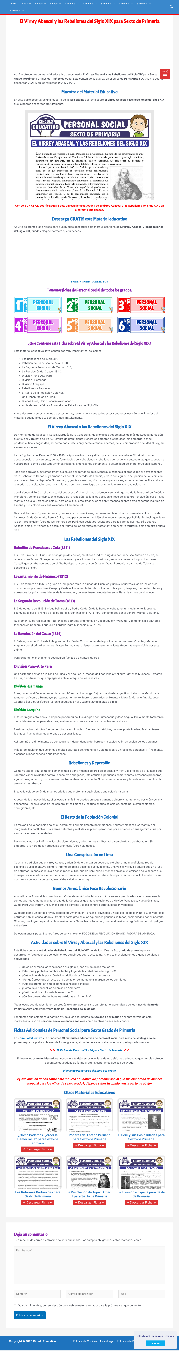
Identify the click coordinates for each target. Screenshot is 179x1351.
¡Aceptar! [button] (155, 1343)
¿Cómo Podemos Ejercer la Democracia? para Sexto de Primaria (37, 1139)
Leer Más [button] (169, 1336)
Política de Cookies (85, 1341)
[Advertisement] (89, 51)
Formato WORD (80, 281)
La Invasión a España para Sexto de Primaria (141, 1194)
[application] (29, 3)
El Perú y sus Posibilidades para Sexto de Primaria (141, 1137)
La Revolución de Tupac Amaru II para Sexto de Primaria (89, 1194)
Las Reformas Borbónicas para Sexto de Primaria (37, 1194)
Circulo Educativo (30, 1038)
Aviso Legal (107, 1341)
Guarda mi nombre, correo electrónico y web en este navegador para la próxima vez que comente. (79, 1305)
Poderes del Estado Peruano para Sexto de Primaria (89, 1137)
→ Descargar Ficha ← (38, 1149)
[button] (171, 7)
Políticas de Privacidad (131, 1341)
